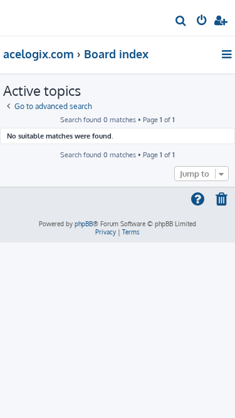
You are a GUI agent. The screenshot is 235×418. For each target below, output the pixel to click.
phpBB (84, 223)
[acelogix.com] (30, 16)
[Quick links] (228, 53)
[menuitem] (181, 22)
